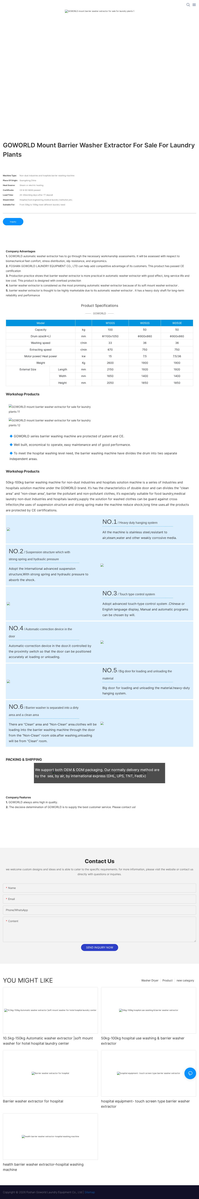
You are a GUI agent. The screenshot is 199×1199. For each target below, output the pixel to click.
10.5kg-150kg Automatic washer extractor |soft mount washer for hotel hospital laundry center (48, 1040)
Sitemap (90, 1192)
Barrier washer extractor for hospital (33, 1101)
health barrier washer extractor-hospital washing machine (43, 1167)
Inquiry (13, 221)
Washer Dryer (149, 980)
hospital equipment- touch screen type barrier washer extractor (145, 1103)
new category (185, 980)
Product (167, 980)
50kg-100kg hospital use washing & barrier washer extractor (142, 1040)
